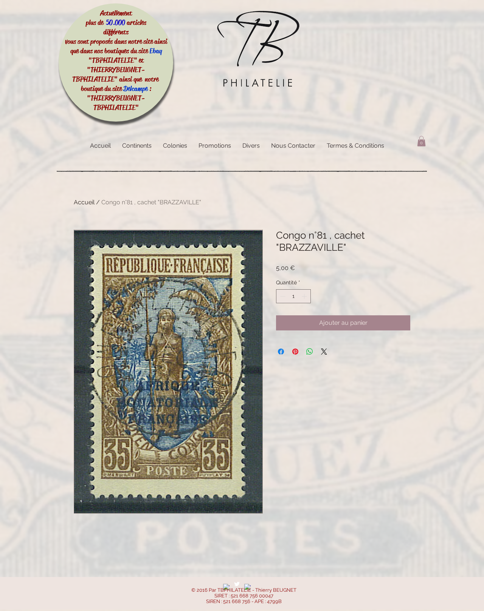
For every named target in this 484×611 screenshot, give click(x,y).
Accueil (84, 202)
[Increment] (305, 296)
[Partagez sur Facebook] (280, 351)
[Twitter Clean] (237, 584)
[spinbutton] (293, 296)
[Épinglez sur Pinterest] (295, 351)
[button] (421, 141)
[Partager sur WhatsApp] (309, 351)
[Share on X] (324, 351)
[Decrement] (282, 296)
